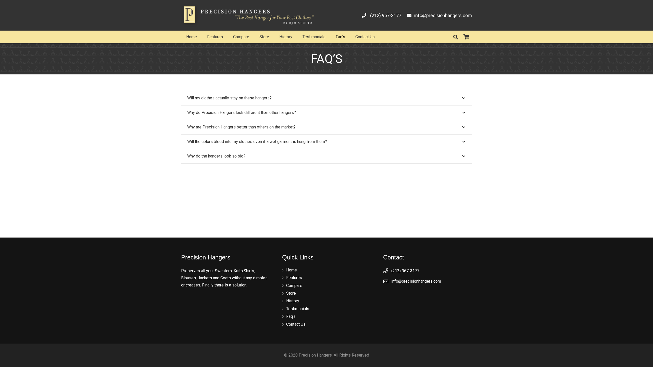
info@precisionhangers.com (416, 281)
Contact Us (296, 324)
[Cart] (466, 37)
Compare (294, 285)
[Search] (455, 37)
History (292, 300)
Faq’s (291, 316)
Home (291, 270)
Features (294, 277)
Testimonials (297, 308)
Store (291, 293)
